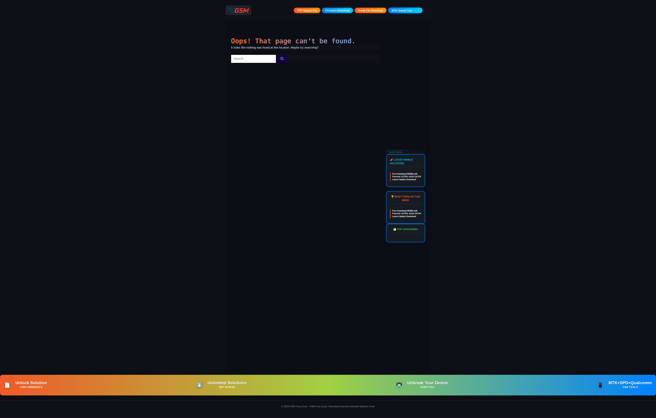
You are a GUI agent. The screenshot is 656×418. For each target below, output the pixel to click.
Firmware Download (337, 10)
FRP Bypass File (307, 10)
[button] (426, 10)
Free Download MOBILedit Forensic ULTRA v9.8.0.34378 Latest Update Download (406, 177)
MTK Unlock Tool (402, 10)
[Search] (282, 59)
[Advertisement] (405, 95)
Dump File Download (370, 10)
